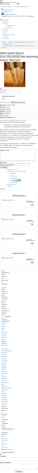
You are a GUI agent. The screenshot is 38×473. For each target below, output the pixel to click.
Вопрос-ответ (11, 25)
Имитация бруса (8, 44)
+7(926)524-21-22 (8, 10)
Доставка (12, 120)
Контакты (6, 38)
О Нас (5, 23)
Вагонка (13, 173)
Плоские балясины (4, 398)
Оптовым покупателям (21, 6)
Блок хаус (14, 177)
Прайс (5, 31)
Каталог (6, 29)
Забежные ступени (4, 379)
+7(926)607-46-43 (6, 11)
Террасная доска (16, 179)
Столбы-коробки (3, 363)
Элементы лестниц (4, 404)
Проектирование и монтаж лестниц (6, 352)
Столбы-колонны (4, 394)
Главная (6, 22)
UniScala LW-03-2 (19, 234)
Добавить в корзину (19, 102)
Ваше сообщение (5, 462)
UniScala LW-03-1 (19, 253)
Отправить (4, 167)
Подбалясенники (6, 388)
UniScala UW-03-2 (19, 196)
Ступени (3, 371)
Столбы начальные (4, 359)
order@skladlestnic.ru (10, 14)
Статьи (6, 36)
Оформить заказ (5, 102)
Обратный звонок (6, 6)
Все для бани (11, 184)
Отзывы (9, 27)
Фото (2, 330)
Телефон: (3, 456)
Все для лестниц (12, 169)
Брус (2, 384)
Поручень (4, 386)
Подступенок (5, 382)
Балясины (4, 356)
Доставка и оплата (9, 35)
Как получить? (4, 446)
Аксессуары (4, 401)
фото (5, 33)
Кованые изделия (4, 366)
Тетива (3, 369)
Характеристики (5, 120)
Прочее (9, 186)
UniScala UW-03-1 (19, 215)
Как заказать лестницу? (4, 438)
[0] (3, 98)
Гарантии (18, 120)
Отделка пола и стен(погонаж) (23, 42)
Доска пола (14, 182)
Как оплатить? (4, 443)
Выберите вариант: (8, 96)
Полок (13, 175)
